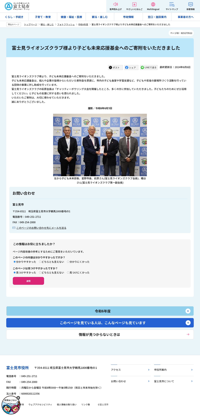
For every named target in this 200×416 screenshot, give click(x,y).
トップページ (30, 24)
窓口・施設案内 (157, 17)
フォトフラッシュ (66, 24)
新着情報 (191, 9)
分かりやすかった (26, 262)
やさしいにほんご (134, 9)
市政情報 (128, 17)
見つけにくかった (80, 272)
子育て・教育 (43, 17)
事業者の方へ (186, 17)
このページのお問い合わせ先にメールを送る (41, 228)
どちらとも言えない (53, 262)
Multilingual (153, 9)
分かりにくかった (80, 262)
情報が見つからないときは (99, 334)
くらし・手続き (14, 17)
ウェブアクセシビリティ (40, 404)
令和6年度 (83, 24)
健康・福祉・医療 (71, 17)
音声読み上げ (116, 9)
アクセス (116, 369)
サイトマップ (172, 9)
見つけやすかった (26, 272)
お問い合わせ (118, 381)
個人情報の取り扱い (67, 404)
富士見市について (164, 381)
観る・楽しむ (100, 17)
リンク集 (85, 404)
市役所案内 (160, 369)
